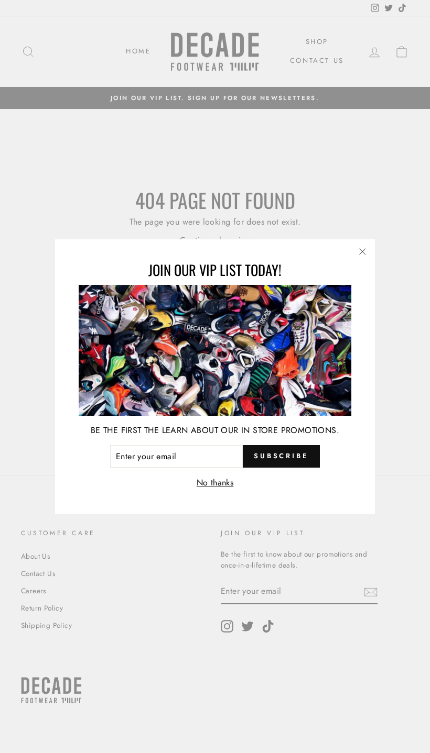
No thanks (215, 483)
